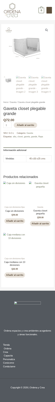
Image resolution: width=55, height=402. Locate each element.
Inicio (5, 102)
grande (34, 136)
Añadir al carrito (25, 125)
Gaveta (13, 102)
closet (20, 136)
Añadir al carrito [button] (14, 221)
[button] (46, 30)
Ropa (40, 136)
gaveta (27, 136)
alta (14, 136)
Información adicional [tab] (14, 150)
